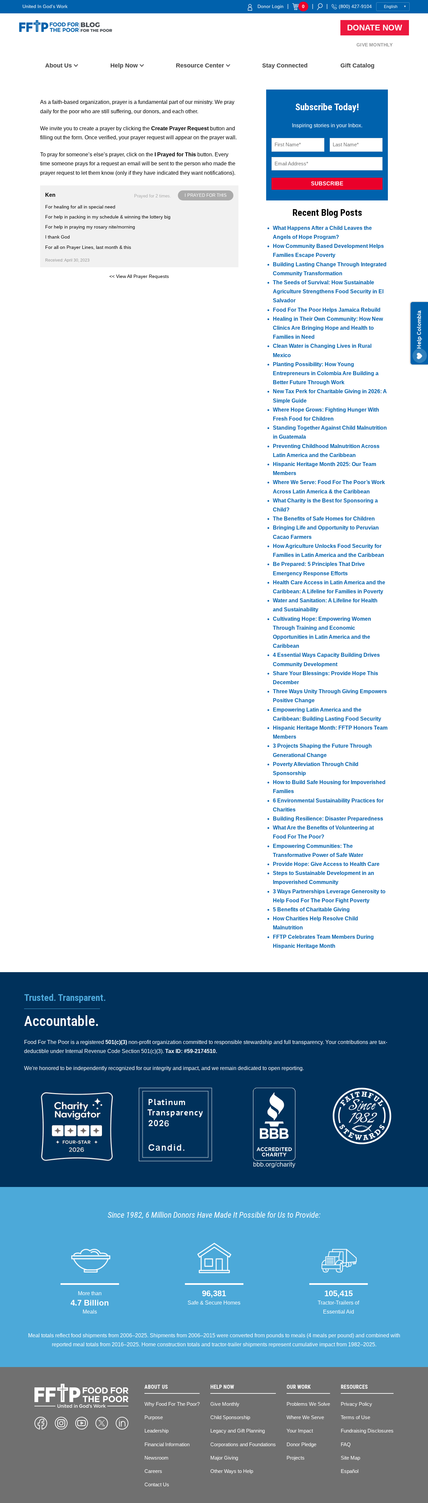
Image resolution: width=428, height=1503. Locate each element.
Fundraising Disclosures (367, 1431)
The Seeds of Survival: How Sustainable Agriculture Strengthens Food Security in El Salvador (328, 291)
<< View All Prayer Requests (139, 276)
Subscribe (327, 183)
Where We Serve (305, 1417)
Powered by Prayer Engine (65, 287)
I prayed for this (206, 195)
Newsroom (156, 1458)
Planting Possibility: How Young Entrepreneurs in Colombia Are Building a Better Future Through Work (326, 373)
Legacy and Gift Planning (237, 1431)
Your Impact (300, 1431)
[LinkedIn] (122, 1423)
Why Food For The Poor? (172, 1404)
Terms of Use (355, 1417)
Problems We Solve (308, 1404)
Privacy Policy (356, 1404)
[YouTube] (81, 1423)
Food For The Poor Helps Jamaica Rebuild (327, 310)
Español (349, 1471)
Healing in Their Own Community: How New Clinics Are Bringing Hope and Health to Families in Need (328, 328)
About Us (58, 65)
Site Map (350, 1458)
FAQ (346, 1444)
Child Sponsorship (230, 1417)
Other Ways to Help (231, 1471)
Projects (296, 1458)
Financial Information (167, 1444)
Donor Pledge (301, 1444)
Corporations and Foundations (243, 1444)
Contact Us (156, 1484)
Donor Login (270, 6)
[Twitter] (101, 1423)
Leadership (156, 1431)
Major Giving (224, 1458)
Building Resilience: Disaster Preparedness (328, 818)
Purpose (153, 1417)
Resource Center (200, 65)
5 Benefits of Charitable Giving (311, 909)
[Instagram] (61, 1423)
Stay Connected (285, 65)
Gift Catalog (357, 65)
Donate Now (374, 27)
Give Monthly (374, 44)
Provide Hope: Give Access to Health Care (326, 864)
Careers (153, 1471)
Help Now (124, 65)
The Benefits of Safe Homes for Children (324, 518)
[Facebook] (40, 1423)
